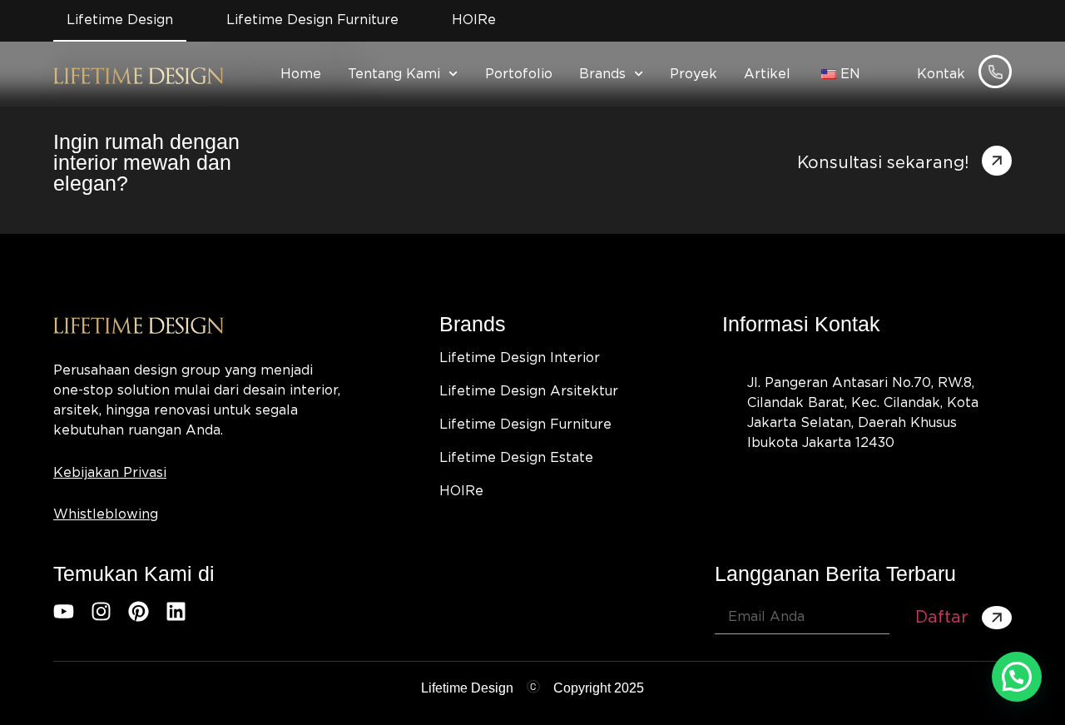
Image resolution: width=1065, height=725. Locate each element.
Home (300, 74)
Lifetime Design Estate (516, 457)
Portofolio (518, 74)
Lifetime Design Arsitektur (528, 391)
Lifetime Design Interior (519, 358)
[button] (1017, 677)
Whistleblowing (105, 514)
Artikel (767, 74)
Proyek (693, 74)
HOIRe (461, 491)
